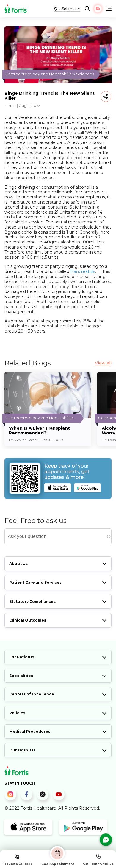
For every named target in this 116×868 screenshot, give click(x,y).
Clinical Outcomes (27, 620)
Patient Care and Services (35, 582)
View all (103, 363)
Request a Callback (17, 864)
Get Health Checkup (98, 864)
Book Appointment (57, 864)
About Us (18, 563)
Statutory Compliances (32, 601)
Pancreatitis (82, 271)
